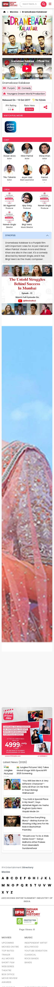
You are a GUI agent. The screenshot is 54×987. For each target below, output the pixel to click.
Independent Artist (36, 942)
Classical (30, 954)
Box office (8, 974)
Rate (30, 109)
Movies (13, 12)
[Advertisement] (27, 679)
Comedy (26, 88)
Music (29, 937)
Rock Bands (32, 958)
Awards (6, 982)
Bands (28, 962)
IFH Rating (11, 105)
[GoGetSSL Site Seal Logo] (27, 921)
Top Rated (8, 950)
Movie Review (9, 978)
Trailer (6, 954)
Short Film (8, 962)
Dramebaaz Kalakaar (34, 12)
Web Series (8, 966)
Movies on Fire (10, 946)
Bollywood (31, 946)
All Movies (8, 958)
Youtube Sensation (36, 950)
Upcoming (8, 942)
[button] (50, 4)
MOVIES (6, 937)
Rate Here (29, 105)
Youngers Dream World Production (26, 93)
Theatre (6, 970)
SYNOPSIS (10, 235)
